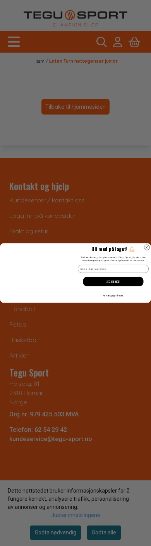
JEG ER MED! (113, 281)
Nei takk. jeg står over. (113, 295)
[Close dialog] (146, 247)
